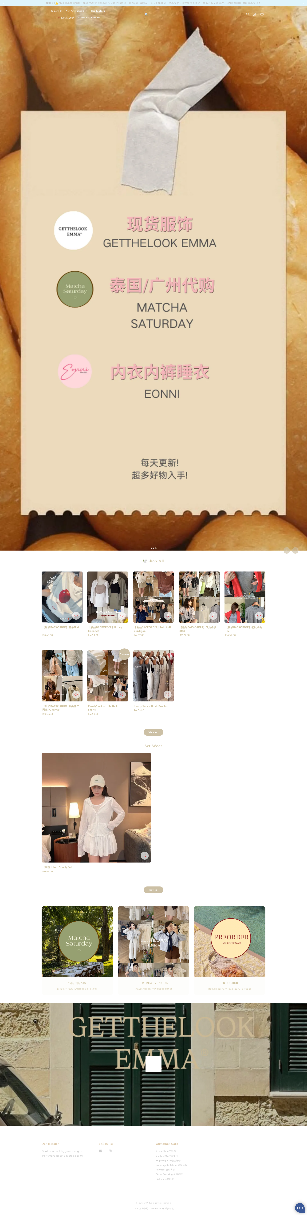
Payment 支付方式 (165, 1169)
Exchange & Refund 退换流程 (171, 1164)
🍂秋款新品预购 (66, 17)
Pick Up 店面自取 (165, 1178)
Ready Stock (98, 10)
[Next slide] (295, 550)
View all (153, 732)
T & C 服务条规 (140, 1208)
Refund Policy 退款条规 (162, 1208)
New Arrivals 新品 (75, 10)
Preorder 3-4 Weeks (89, 17)
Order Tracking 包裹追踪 (169, 1174)
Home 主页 (56, 10)
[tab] (151, 548)
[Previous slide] (286, 550)
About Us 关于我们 (166, 1151)
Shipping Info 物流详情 (168, 1160)
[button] (247, 14)
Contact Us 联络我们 (167, 1155)
